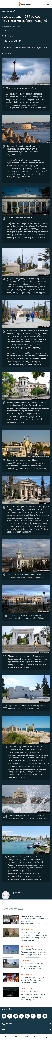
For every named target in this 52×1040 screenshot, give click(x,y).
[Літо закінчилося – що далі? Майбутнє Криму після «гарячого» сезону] (11, 977)
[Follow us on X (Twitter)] (9, 1016)
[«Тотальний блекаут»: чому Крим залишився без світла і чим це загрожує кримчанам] (11, 949)
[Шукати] (45, 1037)
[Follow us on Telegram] (21, 1016)
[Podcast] (39, 1016)
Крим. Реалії (7, 31)
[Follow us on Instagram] (27, 1016)
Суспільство (26, 989)
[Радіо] (6, 1037)
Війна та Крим (27, 930)
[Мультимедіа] (16, 1037)
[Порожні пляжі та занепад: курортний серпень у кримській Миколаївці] (11, 963)
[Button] (8, 36)
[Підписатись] (44, 1016)
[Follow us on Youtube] (15, 1016)
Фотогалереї (8, 12)
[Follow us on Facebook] (4, 1016)
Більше (5, 54)
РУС (36, 1037)
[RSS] (33, 1016)
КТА (26, 1037)
